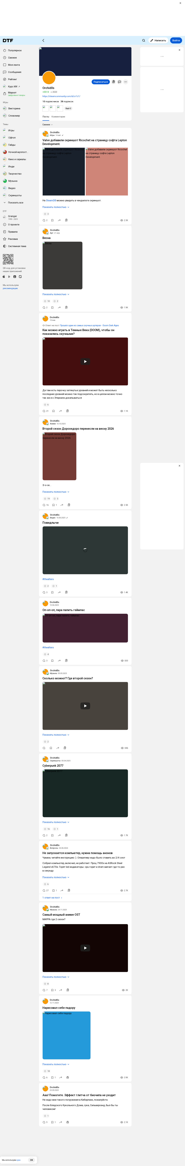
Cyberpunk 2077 (52, 765)
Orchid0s (54, 132)
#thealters (48, 579)
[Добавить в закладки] (52, 220)
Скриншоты (55, 761)
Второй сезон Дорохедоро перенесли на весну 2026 (78, 428)
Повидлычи (50, 522)
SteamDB (51, 200)
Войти (176, 40)
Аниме (53, 424)
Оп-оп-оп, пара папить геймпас (63, 610)
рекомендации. (10, 288)
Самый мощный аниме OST (61, 914)
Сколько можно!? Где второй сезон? (67, 678)
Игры (52, 135)
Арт (51, 233)
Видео (53, 518)
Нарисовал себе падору (58, 1007)
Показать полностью (54, 207)
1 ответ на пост (51, 897)
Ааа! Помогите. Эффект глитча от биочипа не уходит (79, 1095)
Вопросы (54, 848)
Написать (160, 40)
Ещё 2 (68, 108)
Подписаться (101, 82)
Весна (46, 238)
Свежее (46, 124)
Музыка (53, 673)
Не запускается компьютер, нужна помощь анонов (77, 853)
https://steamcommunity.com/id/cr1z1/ (61, 96)
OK (31, 1160)
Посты (45, 116)
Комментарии (58, 116)
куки (18, 1160)
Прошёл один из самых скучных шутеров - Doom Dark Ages (89, 325)
